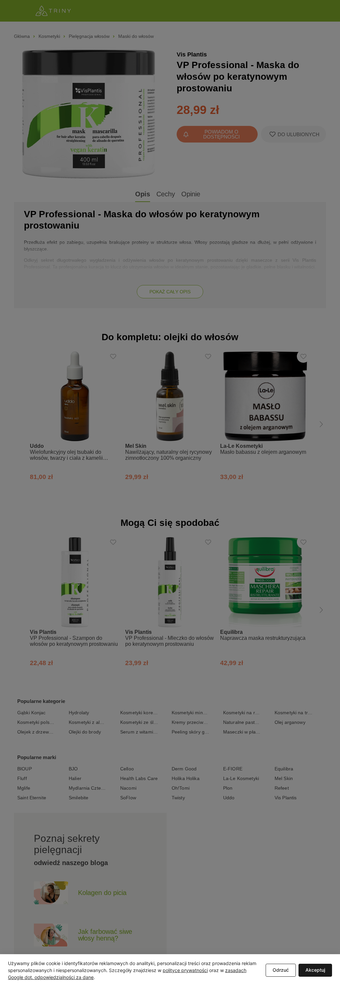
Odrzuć (281, 970)
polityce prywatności (185, 970)
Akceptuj (315, 970)
